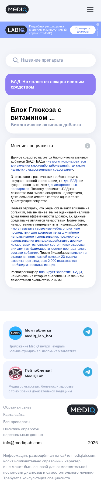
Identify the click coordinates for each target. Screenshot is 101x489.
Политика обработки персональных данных (23, 432)
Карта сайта (14, 414)
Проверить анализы (82, 30)
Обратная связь (17, 407)
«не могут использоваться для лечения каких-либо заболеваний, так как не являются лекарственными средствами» (48, 165)
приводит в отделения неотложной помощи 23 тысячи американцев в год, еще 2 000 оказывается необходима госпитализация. (48, 259)
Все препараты (16, 422)
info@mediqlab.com (22, 443)
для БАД (70, 181)
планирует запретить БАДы (60, 272)
